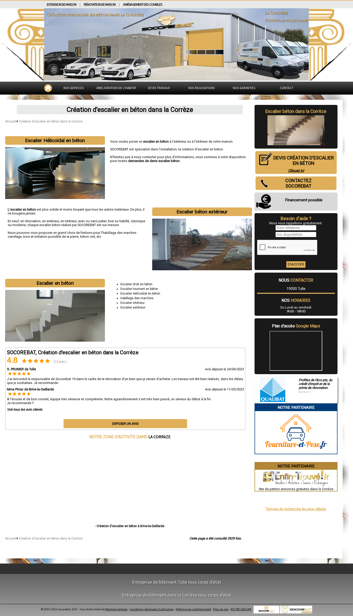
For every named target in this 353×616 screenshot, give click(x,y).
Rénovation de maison (100, 4)
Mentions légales (116, 609)
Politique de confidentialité (193, 609)
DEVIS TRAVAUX (159, 88)
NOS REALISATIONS (201, 88)
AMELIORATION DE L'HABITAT (116, 88)
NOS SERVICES (74, 88)
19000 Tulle (296, 289)
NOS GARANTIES (244, 88)
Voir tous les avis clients (24, 409)
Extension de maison (61, 4)
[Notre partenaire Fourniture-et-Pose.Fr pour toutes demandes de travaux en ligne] (296, 452)
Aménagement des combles (142, 4)
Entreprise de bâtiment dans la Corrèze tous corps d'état (176, 595)
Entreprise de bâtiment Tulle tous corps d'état (176, 582)
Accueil (10, 121)
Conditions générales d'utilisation (151, 609)
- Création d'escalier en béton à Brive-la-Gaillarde (129, 526)
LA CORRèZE (159, 436)
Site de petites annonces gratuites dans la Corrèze (296, 489)
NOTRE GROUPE (241, 609)
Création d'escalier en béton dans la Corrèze (51, 121)
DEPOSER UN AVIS (125, 424)
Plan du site (220, 609)
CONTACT (287, 88)
